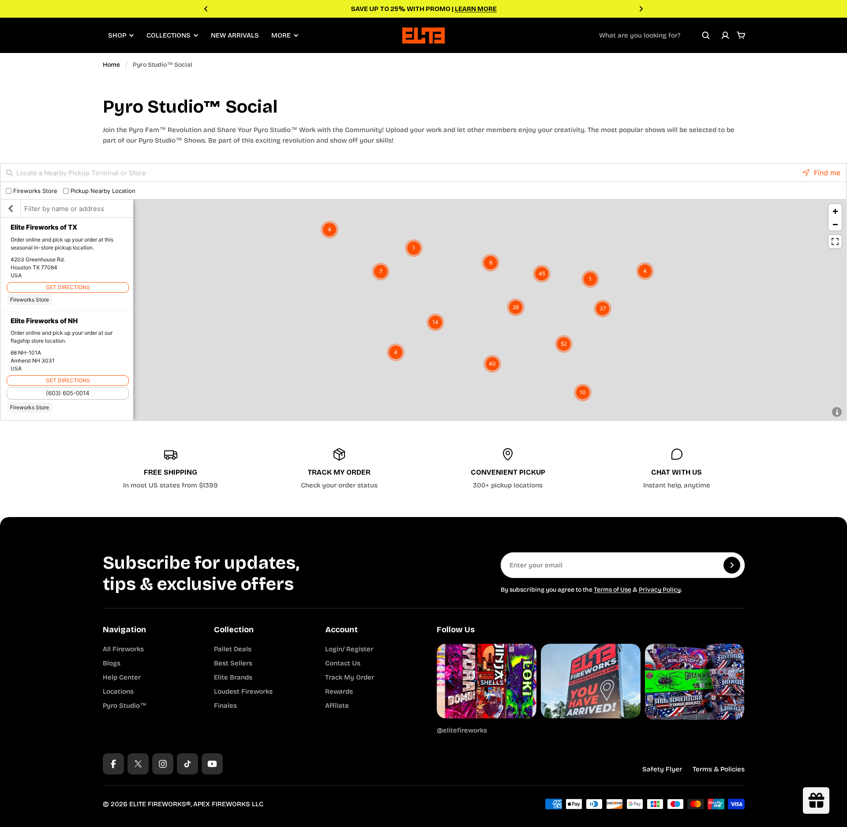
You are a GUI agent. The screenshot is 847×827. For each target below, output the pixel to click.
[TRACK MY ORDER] (339, 469)
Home (111, 64)
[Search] (706, 35)
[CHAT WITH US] (677, 469)
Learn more (476, 9)
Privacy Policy (660, 589)
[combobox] (654, 35)
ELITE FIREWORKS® (160, 804)
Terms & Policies (719, 769)
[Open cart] (741, 35)
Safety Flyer (662, 769)
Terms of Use (612, 589)
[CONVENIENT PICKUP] (508, 469)
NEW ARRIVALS (235, 35)
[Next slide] (641, 9)
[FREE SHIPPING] (171, 469)
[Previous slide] (206, 9)
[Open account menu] (725, 35)
